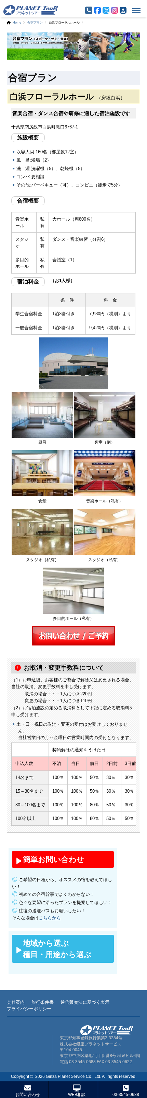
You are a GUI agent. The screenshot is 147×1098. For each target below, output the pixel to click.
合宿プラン (35, 22)
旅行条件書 (42, 1002)
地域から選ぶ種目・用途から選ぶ (57, 949)
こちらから (50, 917)
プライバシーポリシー (29, 1008)
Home (17, 22)
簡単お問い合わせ (53, 859)
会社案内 (16, 1002)
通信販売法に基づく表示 (85, 1002)
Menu (134, 6)
